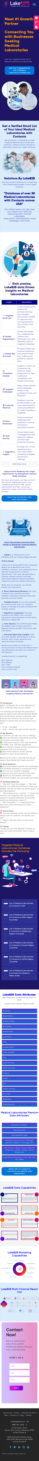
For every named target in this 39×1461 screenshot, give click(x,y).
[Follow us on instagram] (24, 1447)
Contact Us (14, 1415)
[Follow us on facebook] (10, 1447)
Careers (29, 1415)
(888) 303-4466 (18, 1425)
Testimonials (7, 1413)
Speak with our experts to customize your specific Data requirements (19, 1171)
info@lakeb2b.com (18, 1421)
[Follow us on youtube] (28, 1447)
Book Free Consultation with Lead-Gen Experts (19, 498)
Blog (22, 1415)
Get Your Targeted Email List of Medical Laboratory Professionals (19, 70)
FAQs (6, 1415)
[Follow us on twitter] (15, 1447)
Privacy (17, 1413)
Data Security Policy (29, 1413)
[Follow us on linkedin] (19, 1447)
